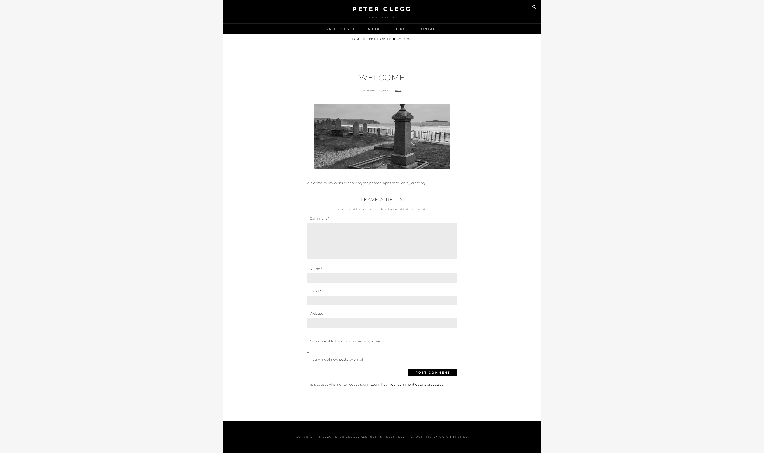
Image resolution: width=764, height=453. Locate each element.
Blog (400, 29)
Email (315, 291)
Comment (319, 218)
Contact (428, 29)
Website (316, 313)
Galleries (337, 29)
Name (316, 269)
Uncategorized (379, 39)
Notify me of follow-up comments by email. (345, 341)
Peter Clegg (382, 9)
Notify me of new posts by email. (336, 359)
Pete (398, 90)
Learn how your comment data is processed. (407, 384)
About (375, 29)
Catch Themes (453, 436)
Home (356, 39)
